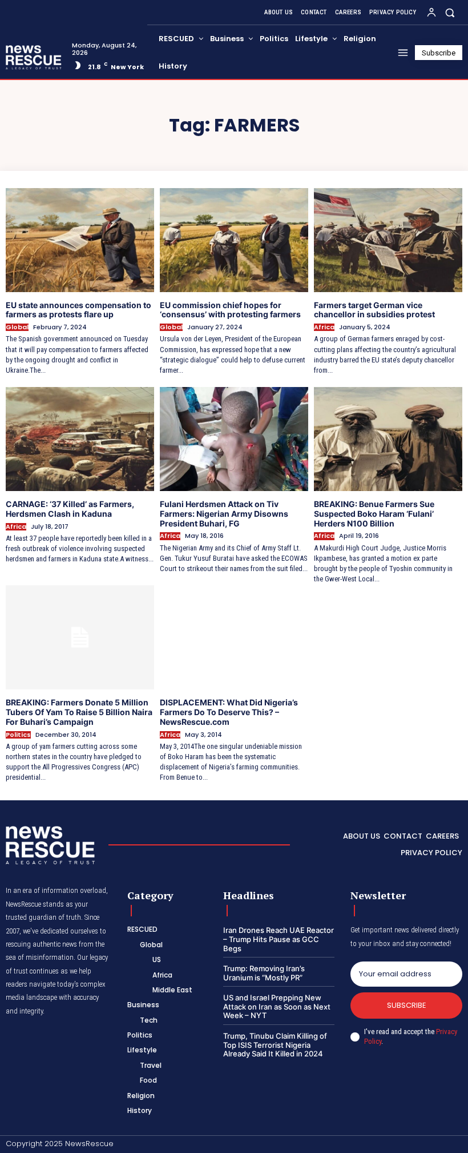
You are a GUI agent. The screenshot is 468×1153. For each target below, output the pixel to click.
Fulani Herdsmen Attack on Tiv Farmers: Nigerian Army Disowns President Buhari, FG (224, 513)
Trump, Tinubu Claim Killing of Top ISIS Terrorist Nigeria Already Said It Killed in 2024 (275, 1044)
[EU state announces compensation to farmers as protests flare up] (80, 240)
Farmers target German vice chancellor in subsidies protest (374, 310)
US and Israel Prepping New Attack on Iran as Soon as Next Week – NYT (276, 1006)
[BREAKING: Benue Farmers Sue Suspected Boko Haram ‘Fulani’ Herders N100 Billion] (388, 439)
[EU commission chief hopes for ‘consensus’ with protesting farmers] (234, 240)
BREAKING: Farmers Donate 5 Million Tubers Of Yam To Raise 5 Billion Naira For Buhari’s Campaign (79, 712)
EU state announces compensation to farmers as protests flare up (78, 310)
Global (17, 327)
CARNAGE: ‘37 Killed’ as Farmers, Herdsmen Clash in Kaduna (70, 508)
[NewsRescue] (34, 57)
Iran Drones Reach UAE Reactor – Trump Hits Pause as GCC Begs (278, 938)
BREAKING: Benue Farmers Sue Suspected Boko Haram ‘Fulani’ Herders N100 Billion (374, 513)
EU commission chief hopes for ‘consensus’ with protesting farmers (230, 310)
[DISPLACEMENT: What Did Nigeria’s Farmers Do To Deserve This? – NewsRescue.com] (234, 637)
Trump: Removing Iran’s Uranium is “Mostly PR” (264, 973)
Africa (324, 327)
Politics (18, 735)
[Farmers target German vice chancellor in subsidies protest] (388, 240)
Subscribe (406, 1005)
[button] (450, 12)
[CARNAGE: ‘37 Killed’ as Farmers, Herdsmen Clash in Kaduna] (80, 439)
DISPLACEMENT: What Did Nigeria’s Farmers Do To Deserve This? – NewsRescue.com (229, 712)
